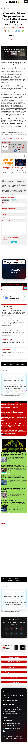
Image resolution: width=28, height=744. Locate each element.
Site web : (4, 214)
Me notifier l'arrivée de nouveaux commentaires (11, 238)
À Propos (14, 678)
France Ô (12, 138)
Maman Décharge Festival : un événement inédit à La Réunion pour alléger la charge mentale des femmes (7, 172)
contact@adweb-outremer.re (13, 723)
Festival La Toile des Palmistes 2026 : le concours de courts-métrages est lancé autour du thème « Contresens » (12, 406)
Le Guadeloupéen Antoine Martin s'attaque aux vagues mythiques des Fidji (12, 477)
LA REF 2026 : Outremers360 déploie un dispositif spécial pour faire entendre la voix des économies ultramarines (13, 431)
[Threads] (7, 634)
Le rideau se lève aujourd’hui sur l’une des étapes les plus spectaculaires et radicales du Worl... (17, 482)
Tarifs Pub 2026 (14, 667)
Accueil (3, 8)
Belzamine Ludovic (7, 142)
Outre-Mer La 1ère (19, 138)
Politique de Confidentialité (14, 661)
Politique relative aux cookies (14, 672)
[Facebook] (7, 629)
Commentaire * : (6, 220)
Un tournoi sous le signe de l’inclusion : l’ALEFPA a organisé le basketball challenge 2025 (13, 490)
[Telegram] (16, 634)
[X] (16, 629)
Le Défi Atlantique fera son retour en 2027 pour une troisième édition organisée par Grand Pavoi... (17, 459)
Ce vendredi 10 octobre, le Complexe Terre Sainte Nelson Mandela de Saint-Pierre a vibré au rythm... (17, 494)
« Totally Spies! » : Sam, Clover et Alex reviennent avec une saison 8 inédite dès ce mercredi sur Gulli (13, 425)
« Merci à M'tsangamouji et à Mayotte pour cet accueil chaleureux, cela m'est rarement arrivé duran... (17, 469)
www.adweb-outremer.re (12, 728)
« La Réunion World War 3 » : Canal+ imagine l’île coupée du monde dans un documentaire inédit (13, 419)
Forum (3, 523)
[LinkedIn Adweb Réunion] (4, 731)
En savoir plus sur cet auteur (17, 146)
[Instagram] (12, 629)
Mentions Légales (14, 657)
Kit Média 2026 (14, 682)
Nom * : (4, 202)
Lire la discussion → (7, 315)
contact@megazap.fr (11, 700)
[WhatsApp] (12, 634)
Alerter (24, 178)
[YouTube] (21, 629)
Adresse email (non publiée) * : (9, 208)
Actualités (9, 8)
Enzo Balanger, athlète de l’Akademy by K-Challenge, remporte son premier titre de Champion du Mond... (17, 508)
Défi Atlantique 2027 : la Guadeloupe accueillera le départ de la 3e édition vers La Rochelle (14, 454)
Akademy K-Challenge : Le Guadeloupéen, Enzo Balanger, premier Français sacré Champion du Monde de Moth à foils (13, 503)
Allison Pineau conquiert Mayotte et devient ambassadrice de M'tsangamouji (14, 466)
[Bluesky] (21, 634)
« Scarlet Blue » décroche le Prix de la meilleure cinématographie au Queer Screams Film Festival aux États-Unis (20, 172)
